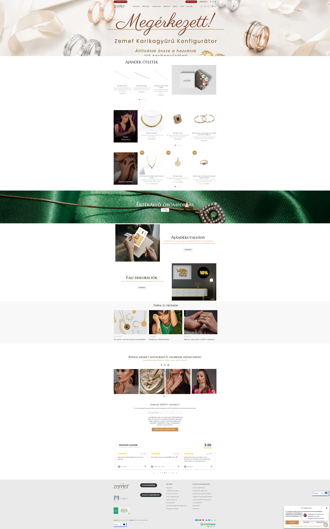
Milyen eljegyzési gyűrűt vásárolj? (199, 339)
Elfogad (292, 522)
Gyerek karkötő (163, 92)
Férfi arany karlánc (141, 86)
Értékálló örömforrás (159, 339)
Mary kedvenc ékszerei (153, 135)
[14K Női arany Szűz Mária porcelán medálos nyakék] (151, 162)
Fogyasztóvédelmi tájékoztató (202, 500)
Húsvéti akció (181, 137)
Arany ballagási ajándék (121, 88)
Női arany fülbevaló (208, 138)
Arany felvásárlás (191, 1)
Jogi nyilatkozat (197, 503)
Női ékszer (143, 135)
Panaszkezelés (170, 503)
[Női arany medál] (178, 162)
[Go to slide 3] (142, 99)
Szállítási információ (172, 491)
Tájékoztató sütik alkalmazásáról (299, 526)
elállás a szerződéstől (151, 495)
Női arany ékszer (123, 90)
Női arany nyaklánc (151, 133)
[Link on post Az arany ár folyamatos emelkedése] (130, 322)
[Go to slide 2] (165, 396)
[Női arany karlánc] (122, 75)
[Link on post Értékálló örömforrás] (165, 322)
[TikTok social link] (215, 1)
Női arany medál (177, 176)
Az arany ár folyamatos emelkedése (130, 339)
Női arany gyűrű (177, 133)
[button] (326, 508)
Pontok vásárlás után (172, 497)
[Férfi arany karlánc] (142, 75)
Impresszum (196, 506)
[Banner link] (126, 126)
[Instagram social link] (213, 1)
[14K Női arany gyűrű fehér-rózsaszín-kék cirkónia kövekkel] (204, 162)
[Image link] (194, 80)
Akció (150, 181)
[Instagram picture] (126, 381)
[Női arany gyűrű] (178, 119)
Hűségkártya (203, 1)
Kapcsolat (169, 488)
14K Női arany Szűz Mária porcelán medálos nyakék (151, 177)
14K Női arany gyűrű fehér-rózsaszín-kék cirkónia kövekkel (204, 177)
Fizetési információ (172, 494)
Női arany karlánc (122, 86)
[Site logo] (119, 6)
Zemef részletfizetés (199, 488)
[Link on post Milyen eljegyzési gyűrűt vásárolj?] (200, 322)
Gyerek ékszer (159, 91)
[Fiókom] (201, 6)
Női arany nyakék (155, 136)
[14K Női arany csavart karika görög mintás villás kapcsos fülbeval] (204, 119)
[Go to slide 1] (139, 99)
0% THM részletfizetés (120, 1)
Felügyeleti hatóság (172, 509)
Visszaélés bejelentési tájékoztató (176, 506)
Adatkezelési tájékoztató (200, 491)
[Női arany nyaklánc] (151, 119)
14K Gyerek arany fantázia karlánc (161, 86)
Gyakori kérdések (148, 485)
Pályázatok (196, 509)
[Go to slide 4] (144, 99)
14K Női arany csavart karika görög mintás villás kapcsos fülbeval (204, 134)
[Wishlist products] (208, 6)
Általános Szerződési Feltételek (202, 494)
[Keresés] (205, 6)
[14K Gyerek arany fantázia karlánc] (161, 75)
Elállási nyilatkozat (171, 500)
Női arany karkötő (124, 90)
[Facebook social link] (211, 1)
